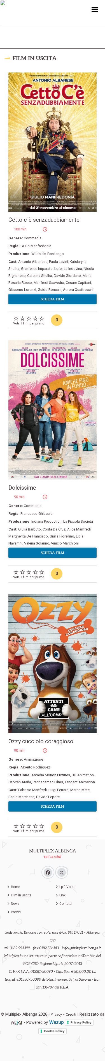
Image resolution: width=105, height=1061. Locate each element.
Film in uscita (21, 895)
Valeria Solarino (36, 543)
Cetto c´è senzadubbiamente (44, 219)
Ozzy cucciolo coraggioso (40, 741)
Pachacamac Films (48, 782)
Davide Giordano (67, 276)
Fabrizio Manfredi (32, 790)
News (15, 904)
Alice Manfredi (79, 529)
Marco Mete (80, 790)
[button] (95, 9)
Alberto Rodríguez (35, 767)
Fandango (55, 254)
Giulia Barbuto (29, 529)
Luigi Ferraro (58, 790)
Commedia (32, 238)
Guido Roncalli (49, 290)
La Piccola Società (78, 521)
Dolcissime (22, 487)
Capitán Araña (19, 782)
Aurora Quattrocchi (78, 290)
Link (62, 895)
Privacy (56, 1014)
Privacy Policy (81, 1022)
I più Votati (67, 887)
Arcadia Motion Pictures (50, 775)
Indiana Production (46, 521)
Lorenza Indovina (68, 269)
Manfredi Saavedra (49, 283)
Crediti (71, 1014)
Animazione (33, 759)
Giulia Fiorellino (62, 536)
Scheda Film (52, 299)
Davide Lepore (48, 797)
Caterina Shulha (39, 276)
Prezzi (16, 912)
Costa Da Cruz (54, 529)
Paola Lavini (58, 262)
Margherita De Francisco (28, 536)
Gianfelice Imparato (37, 269)
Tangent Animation (80, 782)
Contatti (65, 904)
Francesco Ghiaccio (36, 513)
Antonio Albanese (32, 262)
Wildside (38, 254)
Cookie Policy (54, 1031)
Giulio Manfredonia (35, 246)
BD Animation (83, 775)
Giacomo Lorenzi (22, 290)
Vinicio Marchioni (65, 543)
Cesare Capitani (78, 283)
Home (15, 887)
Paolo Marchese (21, 797)
